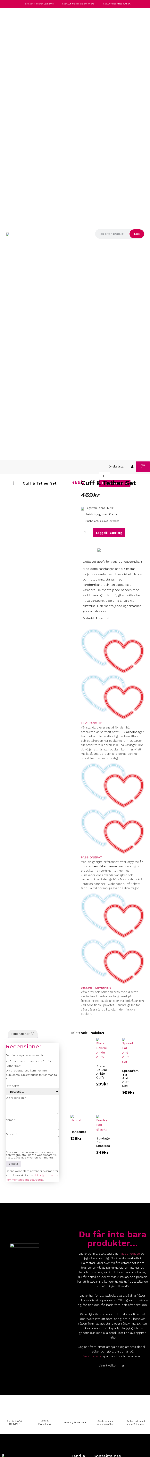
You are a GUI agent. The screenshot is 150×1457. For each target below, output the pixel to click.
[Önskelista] (104, 466)
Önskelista (116, 466)
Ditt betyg (12, 1085)
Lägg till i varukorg (109, 533)
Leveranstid (91, 723)
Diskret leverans (96, 987)
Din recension (16, 1097)
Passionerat (91, 857)
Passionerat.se (129, 1253)
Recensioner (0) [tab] (22, 1034)
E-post (11, 1134)
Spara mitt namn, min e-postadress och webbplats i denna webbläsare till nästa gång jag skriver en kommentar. (31, 1155)
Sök (137, 234)
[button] (4, 467)
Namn (10, 1119)
